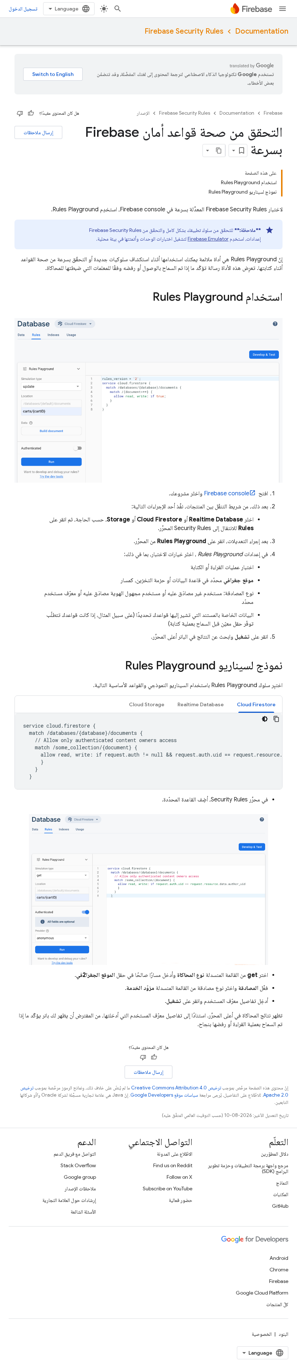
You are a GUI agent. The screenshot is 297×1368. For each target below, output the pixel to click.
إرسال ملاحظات (38, 132)
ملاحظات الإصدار (80, 1188)
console (226, 493)
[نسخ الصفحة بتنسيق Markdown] (218, 150)
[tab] (256, 704)
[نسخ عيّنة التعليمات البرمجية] (276, 719)
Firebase (273, 113)
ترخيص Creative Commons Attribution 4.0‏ (176, 1088)
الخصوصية (262, 1334)
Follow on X (179, 1177)
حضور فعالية (180, 1200)
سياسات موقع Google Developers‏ (164, 1095)
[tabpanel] (148, 751)
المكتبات (280, 1194)
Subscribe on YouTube (167, 1188)
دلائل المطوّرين (274, 1154)
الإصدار (143, 113)
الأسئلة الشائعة (83, 1211)
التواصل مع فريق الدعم (75, 1154)
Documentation (261, 31)
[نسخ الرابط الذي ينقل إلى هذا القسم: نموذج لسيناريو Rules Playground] (117, 666)
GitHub (280, 1206)
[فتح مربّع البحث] (117, 8)
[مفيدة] (30, 113)
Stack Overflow (78, 1165)
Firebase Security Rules (184, 31)
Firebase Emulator (208, 239)
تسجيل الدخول (23, 8)
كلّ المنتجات (277, 1304)
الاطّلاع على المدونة (174, 1154)
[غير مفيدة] (19, 113)
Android (278, 1258)
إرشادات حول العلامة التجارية (69, 1200)
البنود (283, 1334)
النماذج (282, 1182)
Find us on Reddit (172, 1165)
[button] (256, 704)
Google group (80, 1177)
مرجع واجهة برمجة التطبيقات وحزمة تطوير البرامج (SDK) (248, 1168)
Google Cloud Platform (262, 1292)
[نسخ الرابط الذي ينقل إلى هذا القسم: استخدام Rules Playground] (145, 297)
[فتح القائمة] (282, 8)
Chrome (278, 1269)
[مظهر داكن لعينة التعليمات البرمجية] (265, 719)
